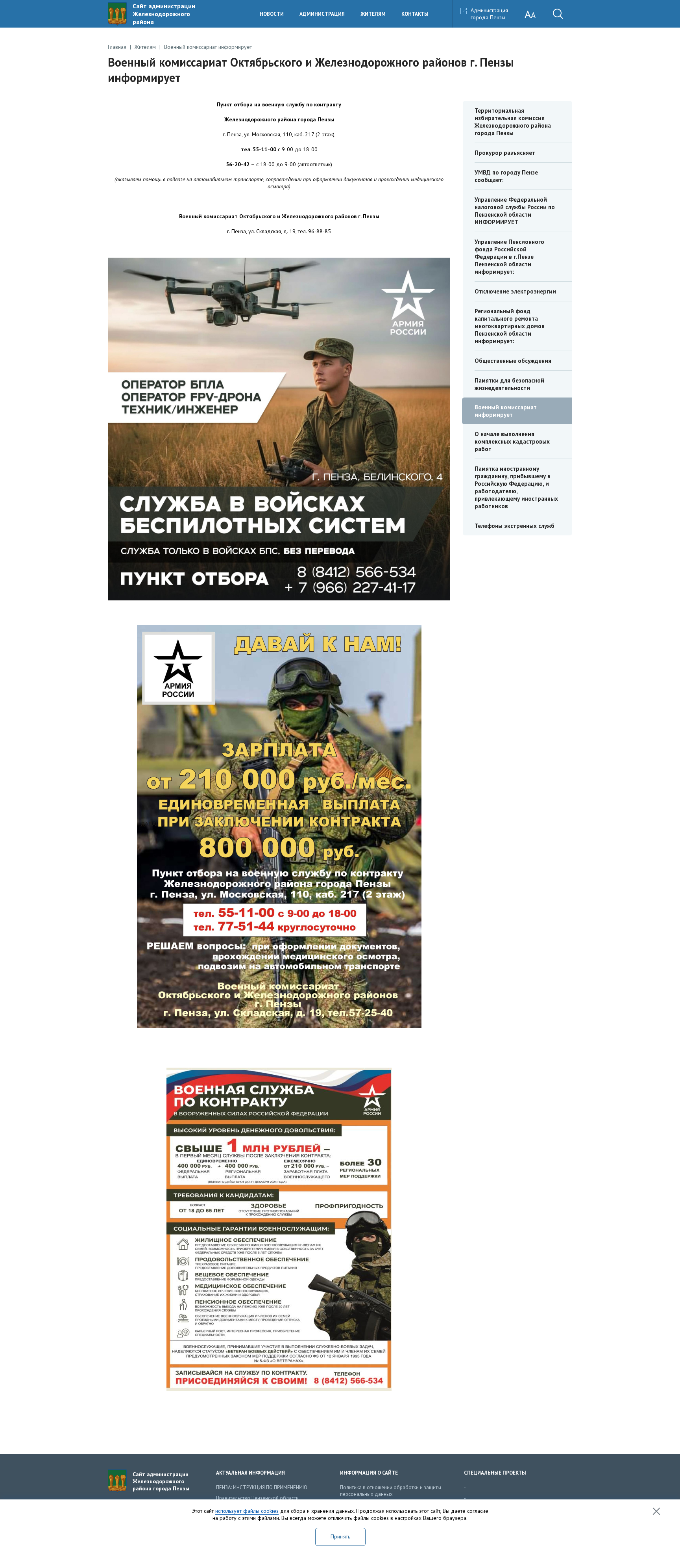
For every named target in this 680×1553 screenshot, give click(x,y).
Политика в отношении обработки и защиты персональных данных (390, 1490)
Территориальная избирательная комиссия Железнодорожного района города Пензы (513, 122)
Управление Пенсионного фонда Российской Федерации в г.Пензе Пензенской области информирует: (509, 256)
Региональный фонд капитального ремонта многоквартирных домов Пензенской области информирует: (510, 326)
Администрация (322, 14)
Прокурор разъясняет (505, 152)
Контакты (415, 14)
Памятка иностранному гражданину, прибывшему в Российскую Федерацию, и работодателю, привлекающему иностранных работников (516, 487)
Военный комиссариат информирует (506, 410)
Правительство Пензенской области (257, 1498)
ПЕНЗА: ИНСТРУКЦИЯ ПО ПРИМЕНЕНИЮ (261, 1487)
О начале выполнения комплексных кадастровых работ (512, 441)
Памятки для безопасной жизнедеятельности (509, 384)
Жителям (373, 14)
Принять (341, 1536)
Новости (272, 14)
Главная (117, 46)
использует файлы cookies (247, 1510)
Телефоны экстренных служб (514, 525)
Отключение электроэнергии (515, 291)
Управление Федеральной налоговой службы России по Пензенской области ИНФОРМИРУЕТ (515, 211)
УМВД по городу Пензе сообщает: (506, 176)
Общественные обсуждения (513, 360)
